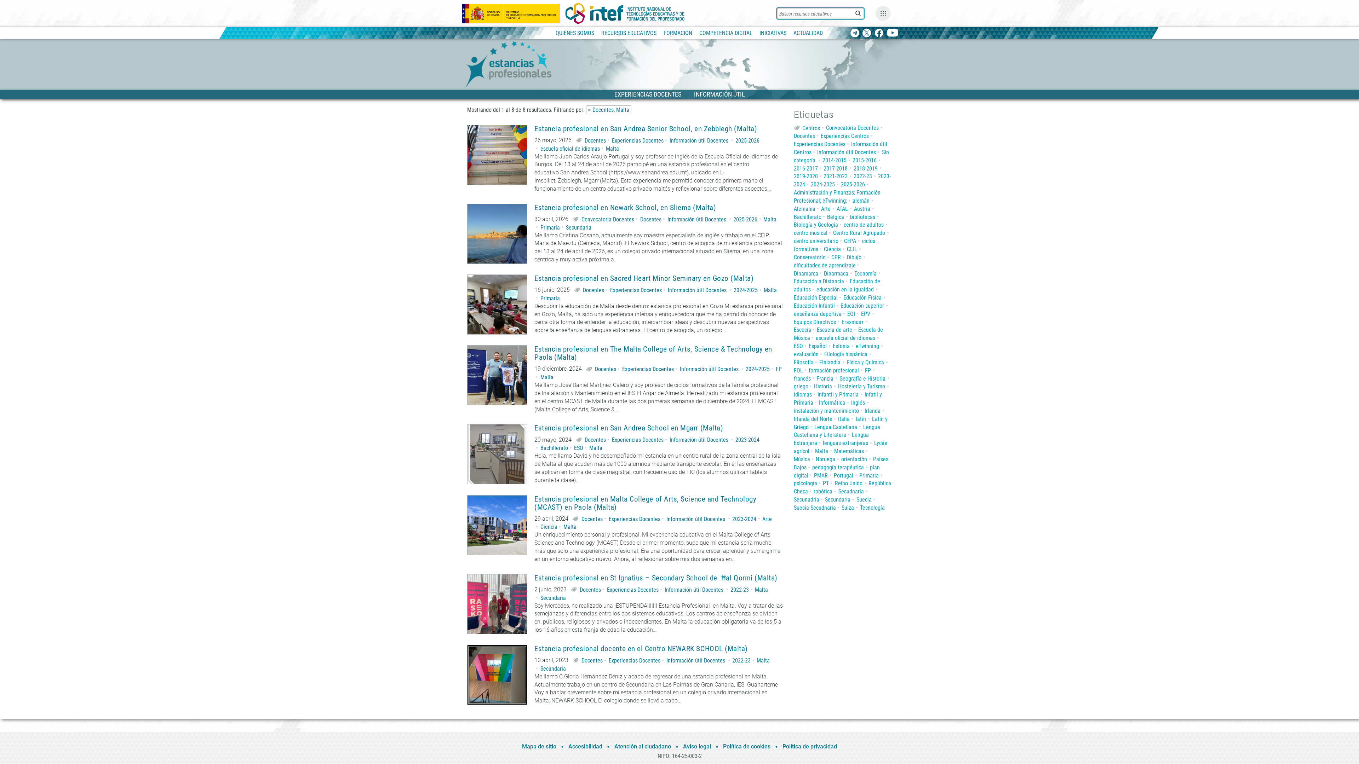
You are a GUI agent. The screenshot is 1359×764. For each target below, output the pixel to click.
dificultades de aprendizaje (825, 265)
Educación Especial (816, 297)
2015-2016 (865, 160)
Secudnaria (851, 491)
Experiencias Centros (845, 136)
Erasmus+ (853, 322)
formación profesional (834, 370)
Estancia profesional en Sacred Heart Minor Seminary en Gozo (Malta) (643, 278)
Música (802, 459)
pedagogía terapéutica (838, 467)
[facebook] (879, 33)
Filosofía (804, 362)
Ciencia (548, 526)
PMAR (821, 475)
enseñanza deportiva (818, 314)
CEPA (850, 241)
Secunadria (806, 499)
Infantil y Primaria (838, 394)
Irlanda (873, 410)
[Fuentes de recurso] (883, 13)
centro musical (810, 233)
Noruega (825, 459)
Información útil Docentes (699, 140)
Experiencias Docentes (638, 140)
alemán (861, 200)
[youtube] (893, 33)
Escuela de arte (834, 329)
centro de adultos (864, 224)
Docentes (595, 140)
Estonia (841, 346)
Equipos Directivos (815, 322)
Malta (612, 148)
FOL (798, 370)
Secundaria (578, 227)
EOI (851, 314)
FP (779, 369)
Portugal (843, 475)
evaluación (806, 354)
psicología (805, 483)
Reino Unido (848, 483)
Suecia (864, 499)
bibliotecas (862, 217)
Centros (811, 128)
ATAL (842, 209)
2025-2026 (747, 140)
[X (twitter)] (866, 33)
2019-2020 (806, 176)
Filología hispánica (845, 354)
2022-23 (739, 589)
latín (861, 419)
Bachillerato (554, 448)
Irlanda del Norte (813, 419)
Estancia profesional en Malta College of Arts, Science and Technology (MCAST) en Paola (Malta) (645, 503)
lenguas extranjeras (845, 443)
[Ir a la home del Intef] (625, 13)
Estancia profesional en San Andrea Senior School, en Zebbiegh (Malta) (645, 129)
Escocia (802, 329)
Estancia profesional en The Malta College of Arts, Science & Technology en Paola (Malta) (653, 353)
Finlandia (830, 362)
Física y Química (865, 362)
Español (818, 346)
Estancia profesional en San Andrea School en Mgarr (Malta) (628, 428)
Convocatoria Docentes (607, 219)
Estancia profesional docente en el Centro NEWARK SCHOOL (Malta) (641, 649)
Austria (862, 209)
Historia (823, 386)
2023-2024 (747, 439)
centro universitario (816, 241)
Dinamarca (806, 273)
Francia (824, 378)
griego (801, 386)
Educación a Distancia (819, 281)
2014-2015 (834, 160)
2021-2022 (836, 176)
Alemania (804, 209)
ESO (578, 448)
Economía (865, 273)
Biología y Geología (816, 224)
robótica (823, 491)
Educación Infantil (814, 305)
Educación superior (862, 305)
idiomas (803, 394)
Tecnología (872, 507)
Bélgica (835, 217)
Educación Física (862, 297)
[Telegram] (854, 33)
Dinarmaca (836, 273)
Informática (832, 402)
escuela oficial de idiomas (570, 148)
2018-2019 (866, 168)
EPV (865, 314)
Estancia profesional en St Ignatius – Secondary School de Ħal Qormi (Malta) (656, 578)
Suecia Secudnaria (815, 507)
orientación (854, 459)
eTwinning (867, 346)
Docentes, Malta (610, 109)
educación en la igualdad (845, 289)
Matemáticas (849, 451)
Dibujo (854, 257)
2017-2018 (836, 168)
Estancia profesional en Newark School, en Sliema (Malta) (625, 208)
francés (802, 378)
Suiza (848, 507)
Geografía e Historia (862, 378)
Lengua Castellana (835, 427)
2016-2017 (806, 168)
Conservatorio (810, 257)
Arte (767, 519)
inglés (858, 402)
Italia (844, 419)
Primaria (550, 227)
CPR (836, 257)
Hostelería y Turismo (861, 386)
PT (826, 483)
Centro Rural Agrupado (859, 233)
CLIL (852, 249)
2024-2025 (746, 290)
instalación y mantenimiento (826, 410)
